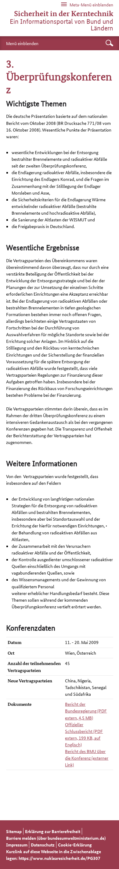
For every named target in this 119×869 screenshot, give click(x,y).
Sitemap (14, 831)
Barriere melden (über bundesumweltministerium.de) (56, 838)
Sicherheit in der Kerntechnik (63, 13)
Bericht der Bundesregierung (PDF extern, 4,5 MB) (86, 710)
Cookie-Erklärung (75, 845)
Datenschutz (43, 845)
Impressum (16, 845)
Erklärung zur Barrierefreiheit (52, 831)
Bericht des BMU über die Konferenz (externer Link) (86, 758)
